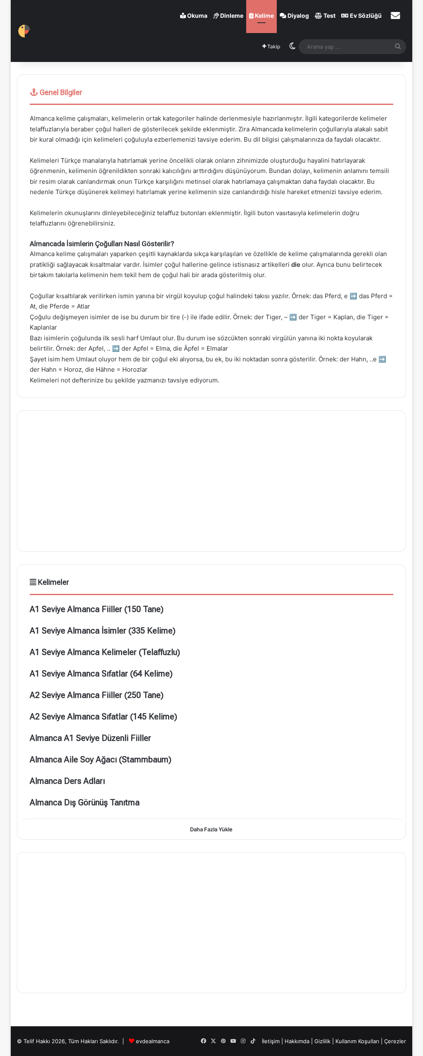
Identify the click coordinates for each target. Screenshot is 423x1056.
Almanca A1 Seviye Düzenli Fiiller (90, 738)
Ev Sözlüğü (365, 15)
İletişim (271, 1041)
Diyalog (297, 15)
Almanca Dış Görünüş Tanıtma (85, 802)
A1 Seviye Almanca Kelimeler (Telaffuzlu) (105, 652)
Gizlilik (323, 1041)
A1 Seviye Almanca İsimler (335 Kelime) (103, 631)
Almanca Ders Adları (67, 781)
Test (328, 15)
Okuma (196, 15)
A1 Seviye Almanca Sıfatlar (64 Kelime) (101, 674)
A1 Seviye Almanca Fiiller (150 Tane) (97, 609)
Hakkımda (298, 1041)
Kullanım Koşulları (357, 1041)
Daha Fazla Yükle (211, 829)
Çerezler (395, 1041)
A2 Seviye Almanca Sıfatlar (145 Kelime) (103, 716)
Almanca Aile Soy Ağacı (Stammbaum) (100, 759)
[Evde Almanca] (24, 31)
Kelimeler (52, 582)
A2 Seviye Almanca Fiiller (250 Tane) (97, 695)
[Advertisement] (212, 481)
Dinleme (231, 15)
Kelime (264, 15)
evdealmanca (152, 1041)
